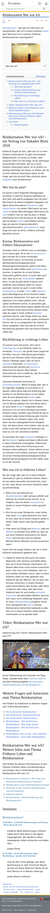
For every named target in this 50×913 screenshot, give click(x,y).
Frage (37, 889)
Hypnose (41, 291)
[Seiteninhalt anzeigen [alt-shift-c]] (4, 20)
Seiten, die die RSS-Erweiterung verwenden (20, 886)
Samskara (35, 367)
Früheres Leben (36, 678)
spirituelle (40, 592)
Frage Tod (29, 892)
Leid (5, 214)
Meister (9, 531)
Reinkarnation (9, 27)
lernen (20, 221)
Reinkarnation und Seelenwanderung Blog (27, 784)
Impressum (32, 910)
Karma (30, 604)
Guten (6, 211)
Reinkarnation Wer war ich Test (16, 642)
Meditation (11, 440)
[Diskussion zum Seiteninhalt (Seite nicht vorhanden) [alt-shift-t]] (9, 20)
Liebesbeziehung (22, 601)
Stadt (19, 515)
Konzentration (31, 363)
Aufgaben (7, 179)
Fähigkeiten (32, 205)
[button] (26, 655)
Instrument (35, 502)
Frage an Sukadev (10, 892)
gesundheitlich (31, 227)
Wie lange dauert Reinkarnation (21, 718)
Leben (46, 31)
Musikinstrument (14, 496)
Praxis (9, 538)
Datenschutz (7, 910)
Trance (28, 291)
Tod (21, 892)
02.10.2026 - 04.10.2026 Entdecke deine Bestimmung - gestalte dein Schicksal (20, 854)
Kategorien (7, 884)
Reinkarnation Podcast (17, 778)
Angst (20, 406)
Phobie (32, 397)
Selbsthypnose (10, 348)
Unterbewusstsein (11, 384)
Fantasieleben (29, 278)
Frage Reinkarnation (25, 889)
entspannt (30, 436)
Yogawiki (14, 3)
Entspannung (9, 291)
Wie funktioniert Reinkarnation (21, 711)
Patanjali (17, 351)
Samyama (7, 363)
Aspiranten (11, 595)
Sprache (38, 313)
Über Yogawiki (19, 910)
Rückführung (37, 269)
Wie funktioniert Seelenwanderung (23, 715)
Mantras (36, 528)
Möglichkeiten (10, 208)
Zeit (4, 319)
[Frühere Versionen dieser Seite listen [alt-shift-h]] (42, 20)
